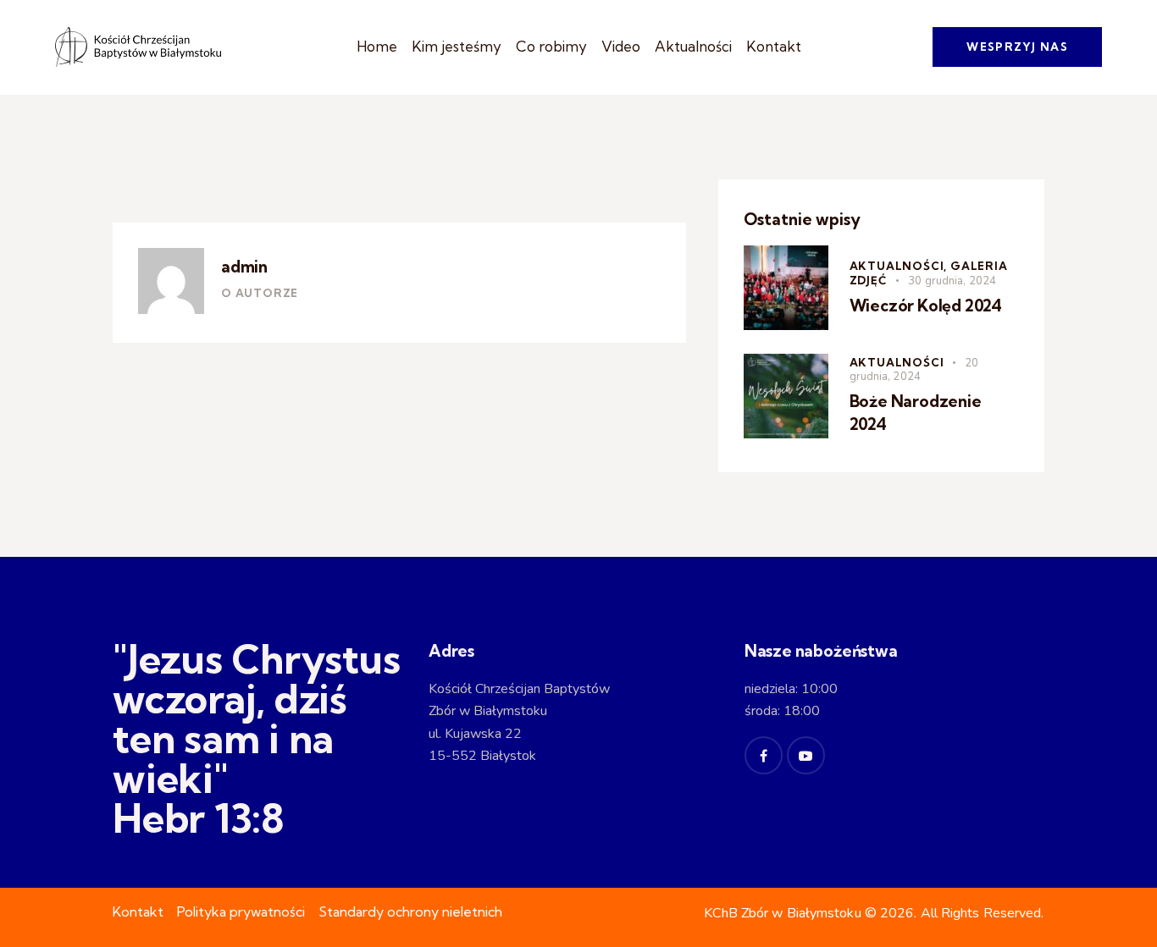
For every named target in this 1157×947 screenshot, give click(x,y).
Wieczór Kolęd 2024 (926, 305)
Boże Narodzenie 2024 (916, 413)
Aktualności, (900, 266)
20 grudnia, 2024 (914, 369)
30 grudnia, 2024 (952, 281)
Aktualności (897, 362)
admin (244, 266)
